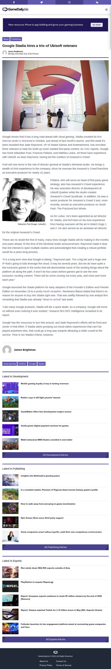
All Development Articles (55, 455)
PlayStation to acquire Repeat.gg (37, 582)
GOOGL (22, 364)
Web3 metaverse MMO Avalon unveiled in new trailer (46, 440)
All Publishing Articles (55, 547)
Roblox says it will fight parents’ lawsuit (40, 397)
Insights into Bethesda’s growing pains (40, 476)
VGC (87, 148)
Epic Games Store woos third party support (42, 518)
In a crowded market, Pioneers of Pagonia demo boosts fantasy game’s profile (59, 490)
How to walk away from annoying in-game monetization (48, 504)
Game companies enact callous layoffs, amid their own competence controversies (61, 532)
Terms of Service (63, 665)
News (6, 39)
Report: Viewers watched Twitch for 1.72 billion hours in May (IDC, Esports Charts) (61, 610)
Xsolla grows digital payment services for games (45, 426)
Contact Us (61, 661)
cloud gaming (9, 364)
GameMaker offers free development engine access (46, 411)
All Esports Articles (55, 639)
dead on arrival (51, 299)
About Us (44, 661)
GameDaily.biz (44, 656)
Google (32, 364)
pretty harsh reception (48, 291)
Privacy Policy (46, 665)
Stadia (41, 364)
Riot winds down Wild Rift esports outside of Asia (45, 568)
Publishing (16, 39)
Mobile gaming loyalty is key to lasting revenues (45, 383)
